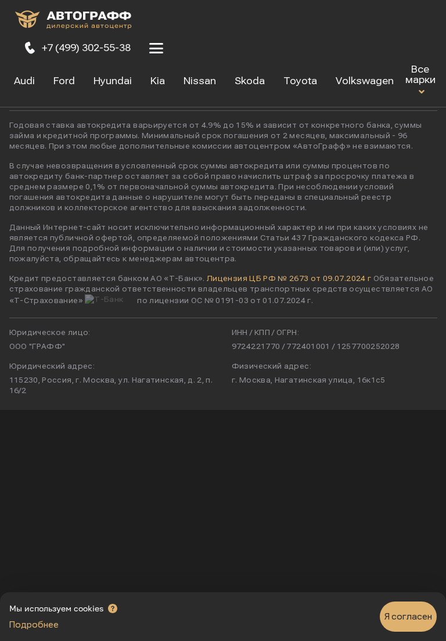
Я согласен (408, 616)
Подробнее (34, 624)
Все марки (420, 74)
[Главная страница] (73, 21)
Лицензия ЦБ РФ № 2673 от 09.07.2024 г (289, 279)
